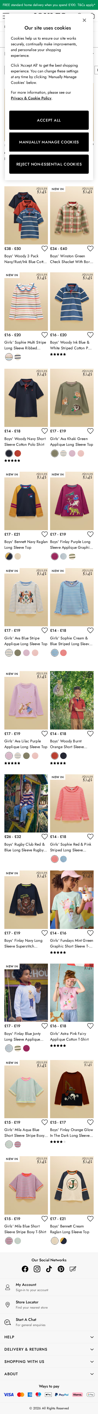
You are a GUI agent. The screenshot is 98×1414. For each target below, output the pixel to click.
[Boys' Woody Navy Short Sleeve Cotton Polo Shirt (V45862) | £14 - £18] (26, 398)
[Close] (84, 20)
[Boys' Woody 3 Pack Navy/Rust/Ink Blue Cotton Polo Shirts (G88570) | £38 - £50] (26, 215)
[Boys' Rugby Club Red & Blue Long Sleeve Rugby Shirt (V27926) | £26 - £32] (26, 803)
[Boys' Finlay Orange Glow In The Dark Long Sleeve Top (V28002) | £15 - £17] (72, 1089)
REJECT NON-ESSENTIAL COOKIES (49, 164)
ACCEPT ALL (49, 120)
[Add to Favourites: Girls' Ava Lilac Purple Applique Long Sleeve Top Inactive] (44, 733)
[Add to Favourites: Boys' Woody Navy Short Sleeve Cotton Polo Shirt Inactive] (44, 431)
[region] (49, 97)
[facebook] (25, 1269)
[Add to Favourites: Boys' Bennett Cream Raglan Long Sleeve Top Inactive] (90, 1218)
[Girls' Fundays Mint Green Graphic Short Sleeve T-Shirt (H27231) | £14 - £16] (72, 899)
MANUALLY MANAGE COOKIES (49, 142)
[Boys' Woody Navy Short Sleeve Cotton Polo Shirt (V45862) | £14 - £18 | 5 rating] (26, 460)
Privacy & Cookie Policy (31, 98)
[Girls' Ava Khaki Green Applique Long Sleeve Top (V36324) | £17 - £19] (72, 398)
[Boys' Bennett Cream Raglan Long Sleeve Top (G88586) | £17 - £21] (72, 1185)
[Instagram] (37, 1269)
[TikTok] (49, 1269)
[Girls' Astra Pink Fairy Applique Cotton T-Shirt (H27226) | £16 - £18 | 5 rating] (72, 1045)
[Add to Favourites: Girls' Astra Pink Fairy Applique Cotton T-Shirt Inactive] (90, 1026)
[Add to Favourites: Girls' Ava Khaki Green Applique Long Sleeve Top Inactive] (90, 431)
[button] (49, 1337)
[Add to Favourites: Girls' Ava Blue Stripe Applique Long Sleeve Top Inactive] (44, 630)
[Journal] (73, 1269)
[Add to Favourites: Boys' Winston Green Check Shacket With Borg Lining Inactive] (90, 248)
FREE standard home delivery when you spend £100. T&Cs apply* (49, 4)
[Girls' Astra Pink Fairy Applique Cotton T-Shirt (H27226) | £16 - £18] (72, 993)
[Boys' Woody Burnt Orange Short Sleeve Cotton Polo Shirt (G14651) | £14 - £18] (72, 700)
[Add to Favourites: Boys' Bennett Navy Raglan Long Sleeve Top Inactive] (44, 534)
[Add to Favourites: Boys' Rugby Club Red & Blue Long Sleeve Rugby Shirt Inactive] (44, 836)
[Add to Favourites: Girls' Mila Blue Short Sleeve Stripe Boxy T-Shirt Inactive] (44, 1218)
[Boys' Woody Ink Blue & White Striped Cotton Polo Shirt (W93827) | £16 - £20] (72, 301)
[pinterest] (61, 1269)
